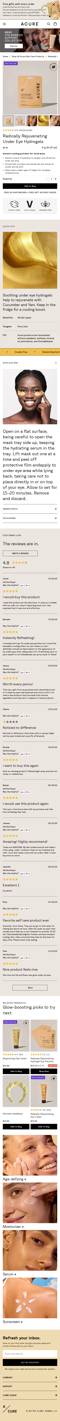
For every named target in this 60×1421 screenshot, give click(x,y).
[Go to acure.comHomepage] (30, 24)
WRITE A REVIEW (20, 553)
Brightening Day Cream (15, 1058)
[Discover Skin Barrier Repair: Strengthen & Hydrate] (30, 40)
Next (30, 988)
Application (10, 363)
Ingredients (10, 509)
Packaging (9, 518)
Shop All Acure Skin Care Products (28, 56)
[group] (8, 120)
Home (5, 56)
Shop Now (44, 1071)
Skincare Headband (12, 1113)
